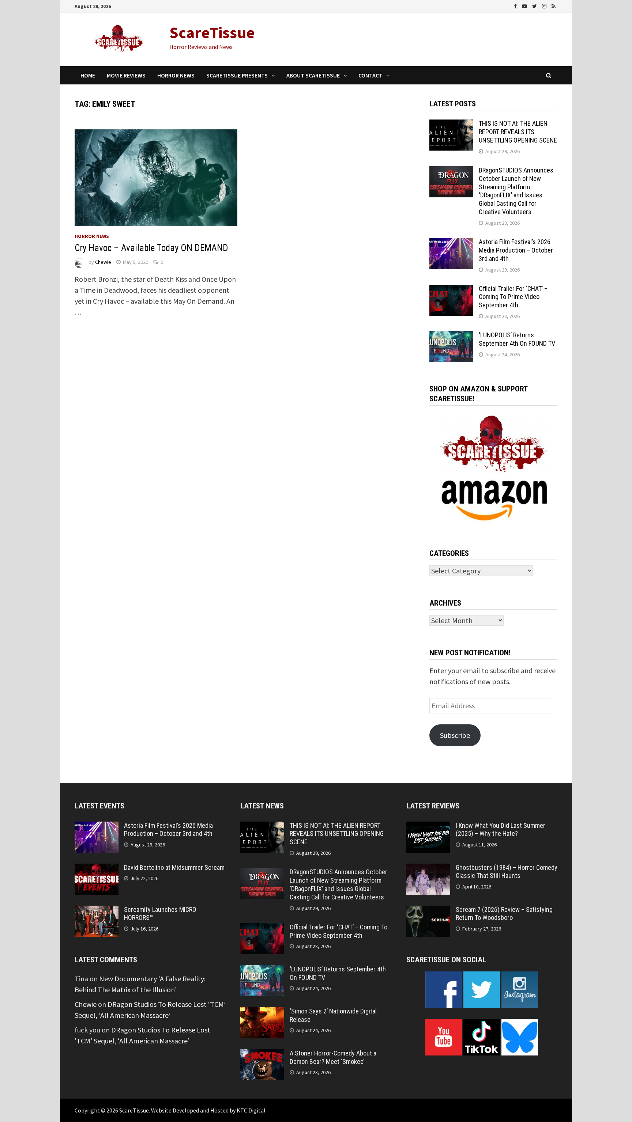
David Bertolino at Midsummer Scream (174, 867)
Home (87, 75)
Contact (370, 75)
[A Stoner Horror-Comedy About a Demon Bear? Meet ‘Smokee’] (262, 1054)
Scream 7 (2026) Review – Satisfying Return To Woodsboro (504, 914)
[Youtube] (525, 5)
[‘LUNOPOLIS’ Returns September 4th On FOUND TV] (451, 336)
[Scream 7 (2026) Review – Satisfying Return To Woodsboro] (428, 911)
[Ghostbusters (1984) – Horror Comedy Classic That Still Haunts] (428, 868)
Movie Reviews (126, 75)
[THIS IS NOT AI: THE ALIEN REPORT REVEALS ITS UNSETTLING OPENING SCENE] (451, 124)
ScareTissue (212, 32)
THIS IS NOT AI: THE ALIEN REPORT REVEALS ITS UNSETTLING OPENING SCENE (518, 132)
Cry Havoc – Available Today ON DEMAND (151, 248)
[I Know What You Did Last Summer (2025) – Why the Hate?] (428, 826)
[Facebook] (516, 5)
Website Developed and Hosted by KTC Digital (208, 1110)
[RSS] (553, 5)
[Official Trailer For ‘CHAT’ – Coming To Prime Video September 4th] (451, 290)
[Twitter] (535, 5)
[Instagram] (545, 5)
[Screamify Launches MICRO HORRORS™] (96, 911)
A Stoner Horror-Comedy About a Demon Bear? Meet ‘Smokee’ (333, 1057)
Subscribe (455, 735)
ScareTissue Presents (237, 75)
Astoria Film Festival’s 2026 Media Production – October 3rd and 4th (516, 250)
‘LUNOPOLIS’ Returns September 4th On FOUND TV (517, 339)
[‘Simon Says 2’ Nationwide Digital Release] (262, 1012)
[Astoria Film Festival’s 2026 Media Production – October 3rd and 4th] (451, 243)
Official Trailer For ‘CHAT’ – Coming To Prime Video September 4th (513, 297)
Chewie (103, 262)
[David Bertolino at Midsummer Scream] (96, 868)
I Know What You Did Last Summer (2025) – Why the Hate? (500, 830)
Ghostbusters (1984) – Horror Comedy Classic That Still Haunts (506, 872)
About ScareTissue (313, 75)
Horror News (176, 75)
